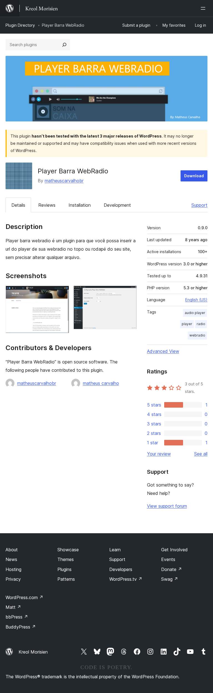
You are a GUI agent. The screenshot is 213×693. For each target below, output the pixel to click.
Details (18, 205)
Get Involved (174, 549)
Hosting (13, 569)
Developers (120, 569)
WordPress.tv (125, 579)
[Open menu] (204, 8)
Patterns (66, 579)
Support (199, 205)
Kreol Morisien (33, 652)
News (11, 559)
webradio (197, 335)
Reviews (46, 205)
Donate (171, 569)
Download (194, 175)
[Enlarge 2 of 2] (129, 293)
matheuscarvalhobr (64, 180)
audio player (195, 313)
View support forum (167, 506)
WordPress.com (24, 597)
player (187, 324)
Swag (169, 579)
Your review (159, 454)
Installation (80, 205)
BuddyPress (21, 627)
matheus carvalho (101, 383)
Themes (65, 559)
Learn (115, 549)
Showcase (68, 549)
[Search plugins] (64, 44)
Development (117, 205)
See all (200, 454)
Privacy (13, 579)
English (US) (196, 299)
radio (201, 324)
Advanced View (163, 351)
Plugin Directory (20, 25)
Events (168, 559)
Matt (13, 607)
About (12, 549)
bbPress (17, 617)
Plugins (64, 569)
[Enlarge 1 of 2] (61, 293)
